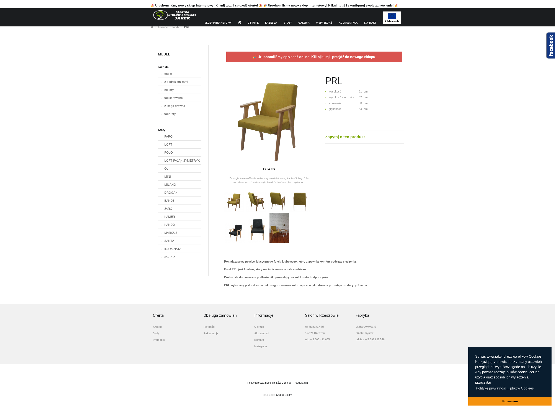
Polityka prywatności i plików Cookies (269, 382)
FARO (168, 136)
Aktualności (261, 333)
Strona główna (239, 23)
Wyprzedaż (324, 22)
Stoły (288, 22)
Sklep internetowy (218, 22)
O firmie (253, 22)
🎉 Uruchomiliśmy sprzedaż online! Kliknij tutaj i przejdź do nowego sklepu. (314, 57)
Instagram (260, 346)
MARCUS (170, 232)
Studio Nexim (284, 394)
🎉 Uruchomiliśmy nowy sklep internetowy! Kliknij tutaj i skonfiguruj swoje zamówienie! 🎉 (330, 5)
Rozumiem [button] (510, 401)
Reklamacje (211, 333)
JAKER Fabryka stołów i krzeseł (174, 15)
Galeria (304, 22)
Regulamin (301, 382)
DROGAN (171, 192)
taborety (170, 113)
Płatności (209, 326)
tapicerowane (173, 97)
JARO (168, 208)
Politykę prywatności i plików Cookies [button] (505, 388)
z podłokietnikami (176, 81)
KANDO (169, 224)
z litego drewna (174, 105)
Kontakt (370, 22)
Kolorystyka (348, 22)
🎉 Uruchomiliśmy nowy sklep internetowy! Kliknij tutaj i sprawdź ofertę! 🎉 (207, 5)
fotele (175, 27)
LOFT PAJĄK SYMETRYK (182, 160)
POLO (168, 152)
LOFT (168, 144)
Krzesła (271, 22)
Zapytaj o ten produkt (345, 137)
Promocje (159, 339)
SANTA (169, 240)
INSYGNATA (172, 248)
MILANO (170, 184)
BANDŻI (169, 200)
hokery (169, 89)
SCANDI (170, 256)
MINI (167, 176)
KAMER (169, 216)
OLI (166, 168)
